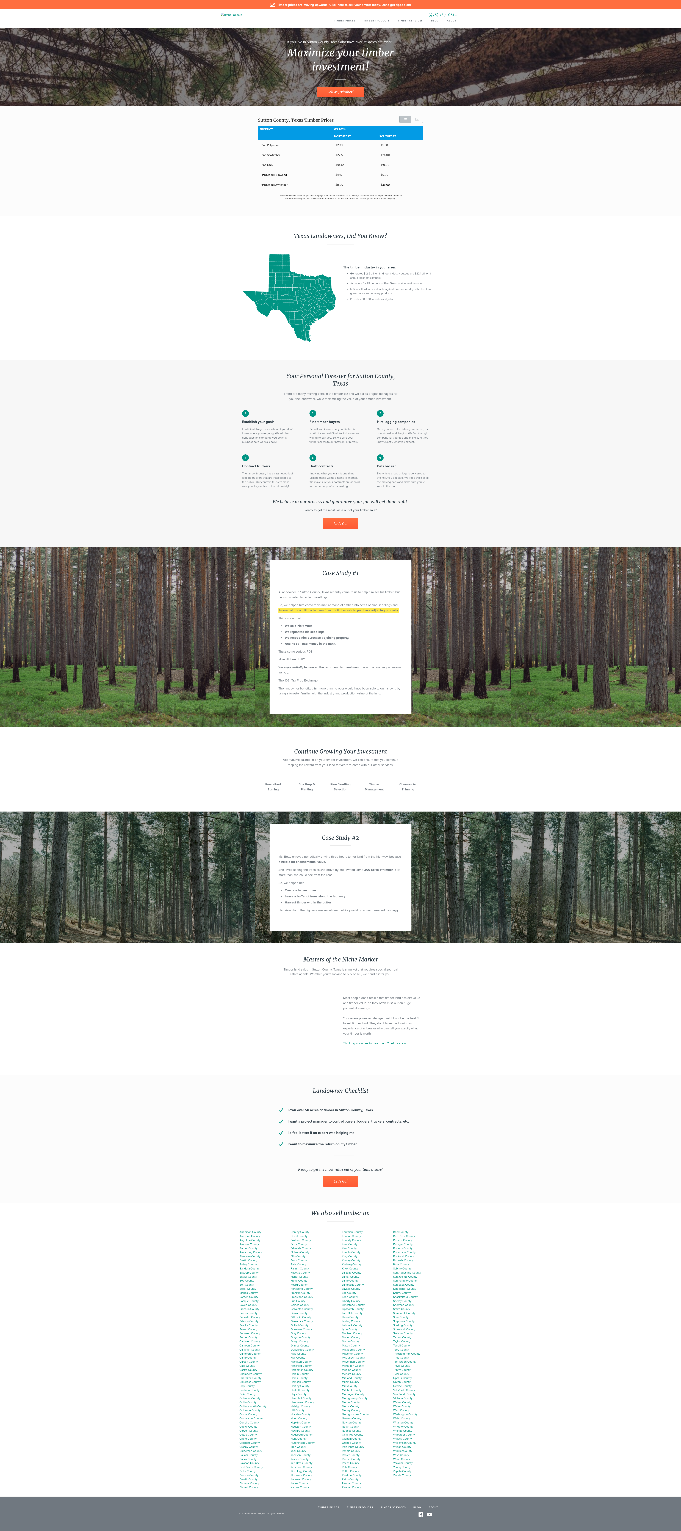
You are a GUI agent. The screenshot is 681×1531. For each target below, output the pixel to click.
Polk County (349, 1467)
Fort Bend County (302, 1289)
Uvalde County (402, 1386)
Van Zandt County (404, 1394)
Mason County (351, 1345)
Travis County (401, 1366)
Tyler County (401, 1374)
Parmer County (351, 1459)
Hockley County (301, 1414)
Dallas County (248, 1459)
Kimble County (351, 1252)
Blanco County (248, 1293)
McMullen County (353, 1366)
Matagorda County (353, 1349)
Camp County (247, 1357)
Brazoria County (249, 1309)
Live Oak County (352, 1313)
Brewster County (249, 1317)
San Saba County (403, 1285)
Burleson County (249, 1333)
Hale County (298, 1354)
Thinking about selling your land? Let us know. (375, 1043)
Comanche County (251, 1418)
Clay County (247, 1386)
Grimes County (300, 1345)
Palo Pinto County (353, 1447)
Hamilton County (301, 1362)
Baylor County (248, 1277)
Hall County (298, 1357)
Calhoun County (249, 1345)
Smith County (401, 1309)
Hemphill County (301, 1398)
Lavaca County (351, 1289)
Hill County (297, 1410)
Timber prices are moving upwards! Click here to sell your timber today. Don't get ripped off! (343, 5)
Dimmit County (248, 1487)
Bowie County (248, 1305)
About (451, 20)
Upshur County (402, 1378)
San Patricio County (405, 1280)
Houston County (301, 1426)
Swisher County (403, 1333)
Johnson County (301, 1479)
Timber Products (377, 20)
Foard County (299, 1285)
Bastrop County (249, 1272)
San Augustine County (407, 1272)
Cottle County (248, 1434)
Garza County (299, 1313)
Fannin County (300, 1268)
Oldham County (351, 1439)
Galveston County (302, 1309)
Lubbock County (352, 1325)
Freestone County (302, 1297)
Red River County (404, 1236)
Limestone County (353, 1305)
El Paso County (300, 1252)
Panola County (351, 1451)
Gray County (298, 1333)
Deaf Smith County (251, 1467)
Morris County (350, 1406)
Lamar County (350, 1277)
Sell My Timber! (340, 92)
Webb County (401, 1418)
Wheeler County (403, 1426)
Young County (402, 1467)
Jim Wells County (301, 1475)
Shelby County (402, 1301)
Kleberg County (351, 1264)
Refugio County (403, 1244)
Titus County (401, 1357)
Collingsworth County (252, 1406)
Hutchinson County (303, 1443)
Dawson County (249, 1463)
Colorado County (250, 1410)
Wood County (401, 1459)
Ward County (401, 1410)
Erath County (299, 1260)
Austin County (248, 1260)
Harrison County (301, 1382)
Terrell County (402, 1345)
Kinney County (351, 1260)
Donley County (300, 1232)
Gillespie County (301, 1317)
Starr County (401, 1317)
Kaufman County (352, 1232)
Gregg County (299, 1341)
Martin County (350, 1341)
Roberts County (403, 1248)
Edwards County (301, 1248)
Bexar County (247, 1289)
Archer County (248, 1248)
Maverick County (352, 1354)
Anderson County (250, 1232)
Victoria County (403, 1398)
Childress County (250, 1382)
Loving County (351, 1321)
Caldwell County (249, 1341)
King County (349, 1256)
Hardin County (300, 1374)
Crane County (248, 1439)
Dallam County (248, 1455)
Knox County (350, 1268)
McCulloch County (353, 1357)
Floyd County (299, 1280)
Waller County (402, 1406)
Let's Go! (341, 523)
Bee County (246, 1280)
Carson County (248, 1362)
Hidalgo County (300, 1406)
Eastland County (301, 1240)
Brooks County (248, 1325)
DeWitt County (248, 1479)
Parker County (350, 1455)
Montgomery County (354, 1398)
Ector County (299, 1244)
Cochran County (249, 1390)
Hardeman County (302, 1370)
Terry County (401, 1349)
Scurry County (402, 1293)
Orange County (351, 1443)
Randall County (351, 1483)
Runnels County (403, 1260)
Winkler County (402, 1451)
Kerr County (349, 1248)
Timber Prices (344, 20)
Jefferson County (301, 1467)
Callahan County (249, 1349)
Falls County (298, 1264)
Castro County (248, 1370)
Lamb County (350, 1280)
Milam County (350, 1382)
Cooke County (248, 1426)
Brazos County (248, 1313)
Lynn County (350, 1329)
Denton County (248, 1475)
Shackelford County (405, 1297)
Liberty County (351, 1301)
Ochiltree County (352, 1434)
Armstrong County (250, 1252)
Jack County (298, 1451)
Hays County (298, 1394)
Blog (435, 20)
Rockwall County (403, 1256)
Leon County (350, 1297)
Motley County (351, 1410)
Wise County (401, 1455)
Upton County (402, 1382)
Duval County (299, 1236)
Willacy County (402, 1439)
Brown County (248, 1329)
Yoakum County (403, 1463)
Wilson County (402, 1447)
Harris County (299, 1378)
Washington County (405, 1414)
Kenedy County (351, 1240)
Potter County (350, 1471)
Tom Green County (404, 1362)
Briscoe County (248, 1321)
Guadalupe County (302, 1349)
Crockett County (249, 1443)
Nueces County (351, 1431)
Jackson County (301, 1455)
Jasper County (300, 1459)
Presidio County (352, 1475)
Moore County (351, 1402)
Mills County (349, 1386)
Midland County (352, 1378)
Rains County (350, 1479)
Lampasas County (353, 1285)
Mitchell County (352, 1390)
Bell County (246, 1285)
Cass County (247, 1366)
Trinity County (402, 1370)
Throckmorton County (406, 1354)
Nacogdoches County (355, 1414)
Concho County (249, 1422)
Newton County (351, 1422)
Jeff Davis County (301, 1463)
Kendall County (351, 1236)
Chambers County (250, 1374)
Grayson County (301, 1337)
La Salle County (351, 1272)
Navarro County (351, 1418)
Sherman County (403, 1305)
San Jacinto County (405, 1277)
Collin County (247, 1402)
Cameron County (250, 1354)
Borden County (248, 1297)
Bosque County (249, 1301)
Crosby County (248, 1447)
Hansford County (301, 1366)
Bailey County (248, 1264)
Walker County (402, 1402)
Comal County (248, 1414)
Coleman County (249, 1398)
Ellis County (298, 1256)
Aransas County (249, 1244)
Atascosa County (249, 1256)
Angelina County (249, 1240)
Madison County (352, 1333)
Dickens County (249, 1483)
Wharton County (403, 1422)
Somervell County (404, 1313)
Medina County (351, 1370)
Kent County (349, 1244)
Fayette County (300, 1272)
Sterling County (403, 1325)
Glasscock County (302, 1321)
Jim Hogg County (301, 1471)
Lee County (349, 1293)
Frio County (298, 1301)
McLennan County (353, 1362)
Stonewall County (404, 1329)
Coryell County (248, 1431)
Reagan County (351, 1487)
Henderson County (302, 1402)
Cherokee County (250, 1378)
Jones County (299, 1483)
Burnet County (248, 1337)
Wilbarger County (404, 1434)
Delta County (247, 1471)
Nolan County (350, 1426)
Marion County (351, 1337)
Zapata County (402, 1471)
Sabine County (402, 1268)
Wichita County (402, 1431)
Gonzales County (301, 1329)
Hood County (299, 1418)
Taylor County (401, 1341)
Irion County (298, 1447)
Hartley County (300, 1386)
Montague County (353, 1394)
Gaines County (300, 1305)
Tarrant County (402, 1337)
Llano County (350, 1317)
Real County (400, 1232)
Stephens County (404, 1321)
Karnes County (300, 1487)
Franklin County (300, 1293)
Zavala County (402, 1475)
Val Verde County (404, 1390)
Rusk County (401, 1264)
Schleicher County (404, 1289)
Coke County (247, 1394)
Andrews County (249, 1236)
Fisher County (299, 1277)
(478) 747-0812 (442, 14)
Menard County (351, 1374)
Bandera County (249, 1268)
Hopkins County (301, 1422)
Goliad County (299, 1325)
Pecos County (350, 1463)
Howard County (300, 1431)
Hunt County (298, 1439)
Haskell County (300, 1390)
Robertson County (404, 1252)
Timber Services (410, 20)
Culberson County (250, 1451)
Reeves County (402, 1240)
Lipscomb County (353, 1309)
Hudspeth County (301, 1434)
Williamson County (404, 1443)
